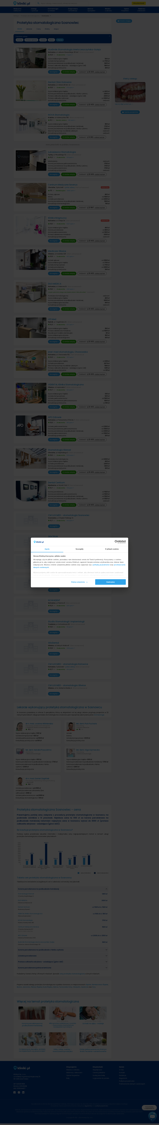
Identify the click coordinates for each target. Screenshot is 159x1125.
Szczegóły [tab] (80, 549)
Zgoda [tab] (47, 549)
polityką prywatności (101, 565)
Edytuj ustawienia (78, 582)
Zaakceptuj (110, 582)
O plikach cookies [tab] (112, 549)
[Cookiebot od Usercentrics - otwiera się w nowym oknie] (116, 542)
